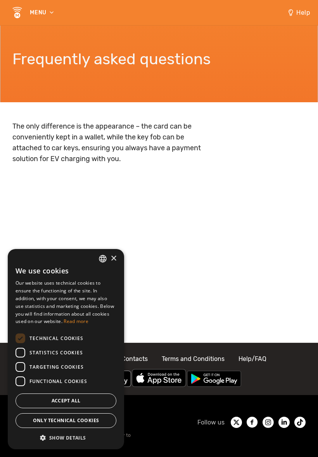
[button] (66, 437)
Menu (39, 12)
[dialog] (66, 349)
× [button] (113, 258)
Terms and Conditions (193, 359)
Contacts (134, 359)
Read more (76, 321)
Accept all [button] (66, 400)
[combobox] (103, 259)
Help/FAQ (252, 359)
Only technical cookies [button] (66, 420)
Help (303, 12)
